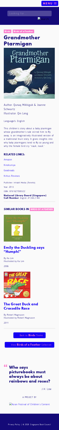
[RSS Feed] (41, 419)
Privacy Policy (14, 424)
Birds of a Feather (23, 31)
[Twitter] (35, 419)
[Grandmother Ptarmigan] (29, 73)
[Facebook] (23, 419)
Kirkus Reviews (12, 176)
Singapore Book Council (40, 424)
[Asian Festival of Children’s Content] (29, 404)
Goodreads (9, 170)
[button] (49, 3)
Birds (7, 31)
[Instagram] (29, 419)
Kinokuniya (9, 165)
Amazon (8, 159)
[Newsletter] (17, 419)
